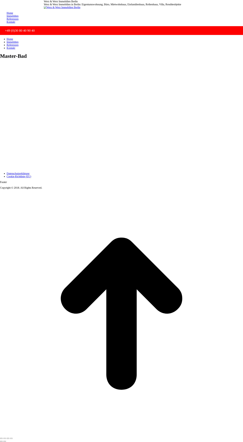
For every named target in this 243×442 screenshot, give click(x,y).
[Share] (4, 438)
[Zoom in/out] (11, 438)
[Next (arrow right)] (4, 441)
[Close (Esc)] (1, 438)
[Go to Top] (121, 434)
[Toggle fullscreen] (8, 438)
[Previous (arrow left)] (1, 441)
